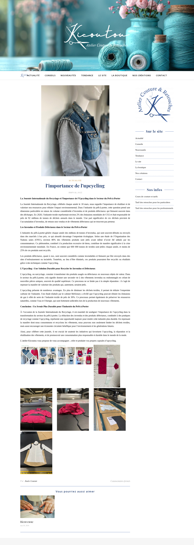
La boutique (119, 75)
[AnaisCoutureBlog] (97, 35)
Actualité (33, 75)
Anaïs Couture (31, 481)
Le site (102, 75)
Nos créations (142, 75)
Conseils (50, 75)
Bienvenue (27, 522)
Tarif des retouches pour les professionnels (154, 208)
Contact (161, 75)
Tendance (87, 75)
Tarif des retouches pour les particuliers (152, 202)
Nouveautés (68, 75)
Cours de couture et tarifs (146, 196)
